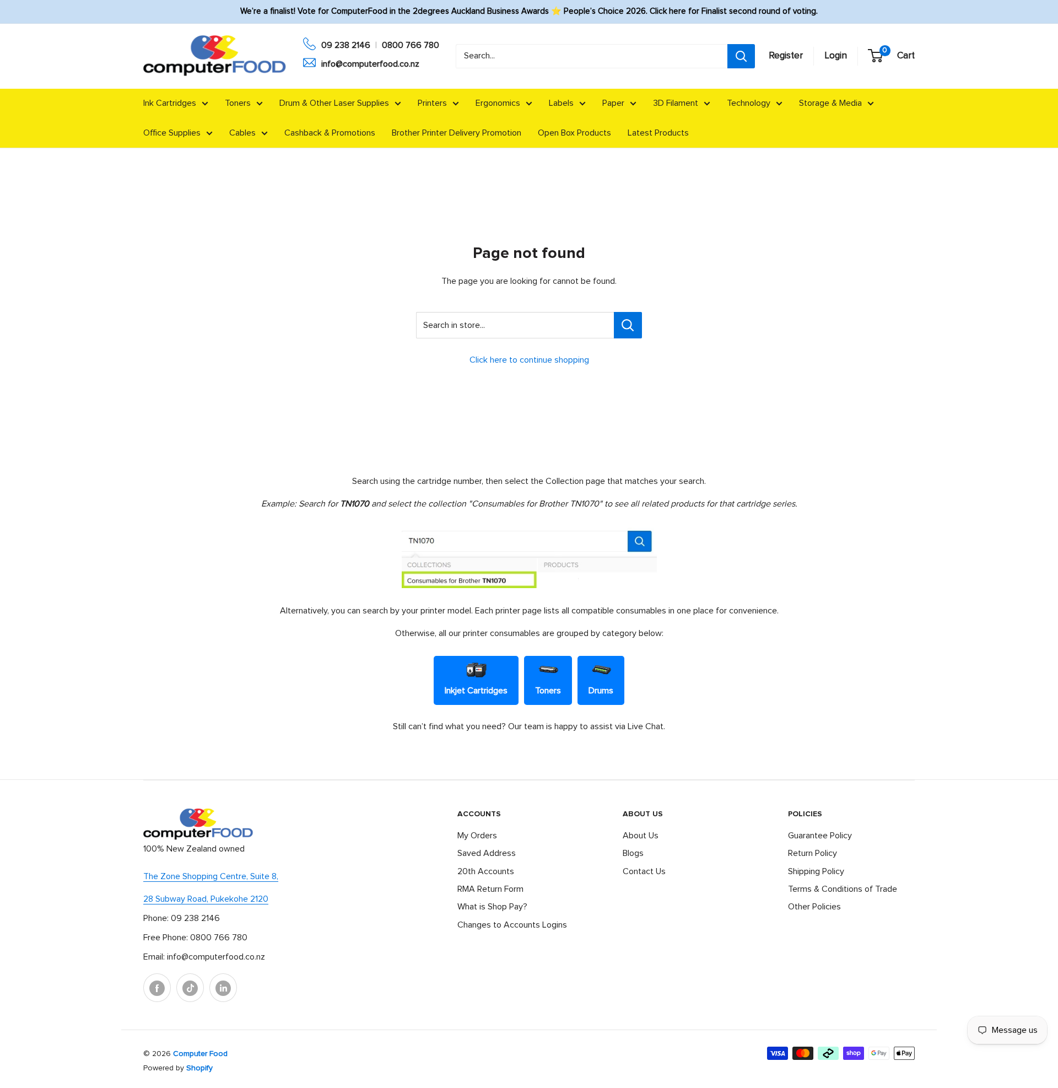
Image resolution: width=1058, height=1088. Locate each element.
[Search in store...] (628, 325)
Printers (432, 103)
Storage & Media (830, 103)
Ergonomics (498, 103)
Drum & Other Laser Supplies (334, 103)
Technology (748, 103)
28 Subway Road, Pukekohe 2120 (205, 899)
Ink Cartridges (169, 103)
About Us (640, 835)
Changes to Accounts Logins (512, 924)
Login (836, 56)
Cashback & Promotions (329, 132)
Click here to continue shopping (529, 360)
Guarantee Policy (820, 835)
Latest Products (658, 132)
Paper (613, 103)
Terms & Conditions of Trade (842, 889)
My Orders (477, 835)
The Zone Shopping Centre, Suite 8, (210, 876)
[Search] (741, 56)
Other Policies (814, 906)
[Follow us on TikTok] (190, 987)
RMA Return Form (490, 889)
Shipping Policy (816, 871)
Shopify (199, 1068)
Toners (238, 103)
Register (786, 56)
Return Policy (812, 853)
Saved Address (486, 853)
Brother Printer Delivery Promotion (456, 132)
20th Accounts (485, 871)
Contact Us (644, 871)
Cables (242, 132)
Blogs (633, 853)
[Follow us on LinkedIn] (223, 987)
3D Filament (675, 103)
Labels (561, 103)
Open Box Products (574, 132)
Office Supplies (172, 132)
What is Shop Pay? (492, 906)
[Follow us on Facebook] (157, 987)
